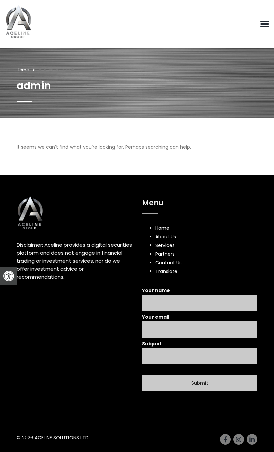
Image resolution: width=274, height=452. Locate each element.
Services (165, 245)
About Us (165, 236)
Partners (165, 254)
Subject (152, 343)
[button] (8, 276)
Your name (156, 290)
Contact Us (168, 262)
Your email (155, 317)
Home (23, 70)
